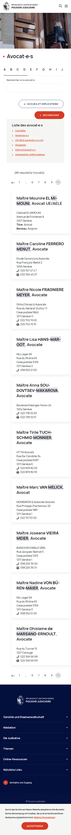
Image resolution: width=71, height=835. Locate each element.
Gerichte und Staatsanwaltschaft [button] (23, 717)
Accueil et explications (42, 104)
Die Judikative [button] (11, 738)
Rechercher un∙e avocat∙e (21, 80)
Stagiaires (20, 144)
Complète (20, 130)
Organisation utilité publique (30, 154)
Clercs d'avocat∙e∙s (25, 149)
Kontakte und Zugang (21, 782)
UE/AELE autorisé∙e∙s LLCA (29, 140)
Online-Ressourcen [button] (15, 759)
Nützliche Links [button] (12, 770)
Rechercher (50, 115)
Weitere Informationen (44, 817)
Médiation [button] (9, 727)
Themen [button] (8, 748)
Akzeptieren (35, 826)
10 (58, 182)
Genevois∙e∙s (22, 135)
